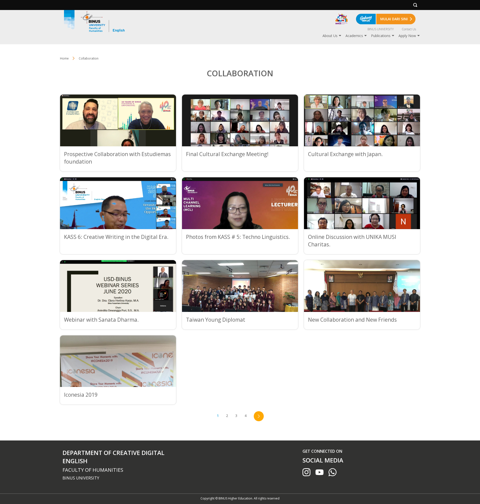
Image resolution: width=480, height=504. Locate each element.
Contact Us (409, 29)
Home (64, 58)
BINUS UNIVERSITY (381, 29)
